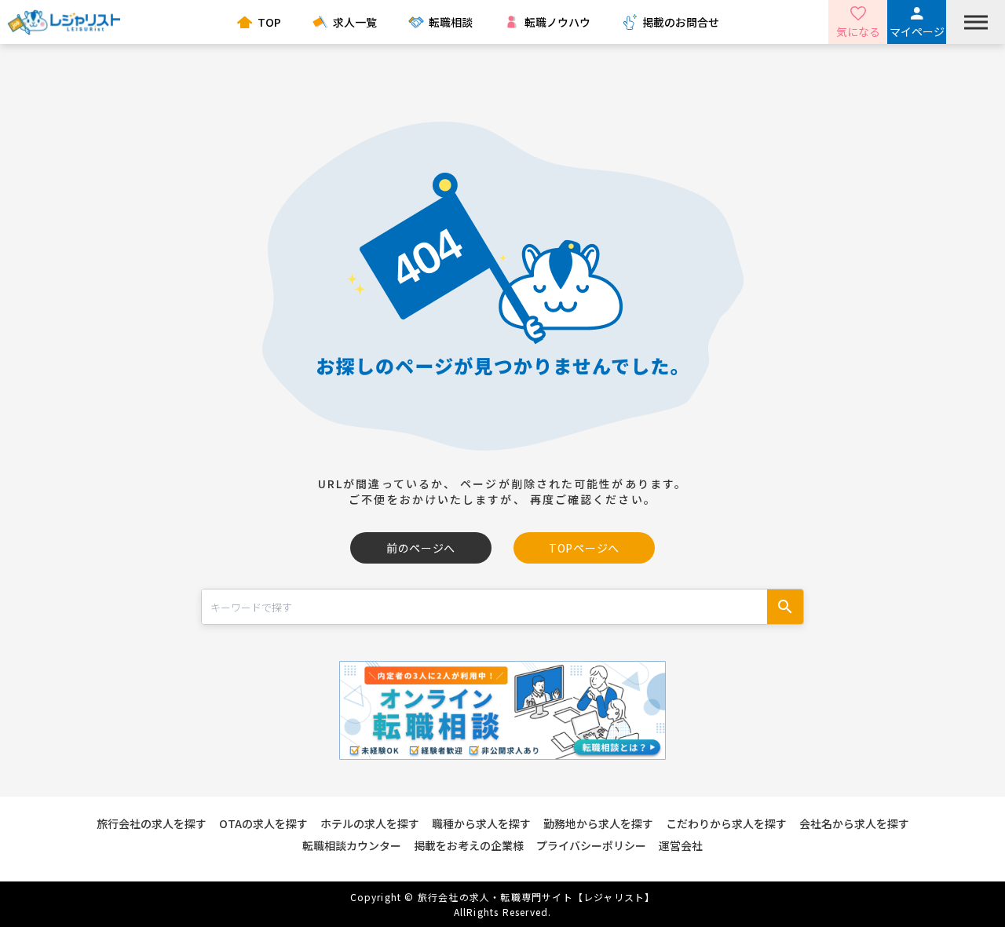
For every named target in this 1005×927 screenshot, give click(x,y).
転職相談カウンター (351, 845)
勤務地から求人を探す (598, 823)
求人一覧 (355, 22)
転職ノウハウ (557, 22)
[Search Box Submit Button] (785, 607)
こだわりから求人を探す (726, 823)
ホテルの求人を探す (369, 823)
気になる (858, 31)
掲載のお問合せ (680, 22)
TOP (269, 22)
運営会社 (681, 845)
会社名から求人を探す (854, 823)
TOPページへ (584, 548)
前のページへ (420, 548)
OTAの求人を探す (263, 823)
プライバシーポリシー (591, 845)
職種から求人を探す (481, 823)
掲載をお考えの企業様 (469, 845)
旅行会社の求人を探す (151, 823)
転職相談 (451, 22)
